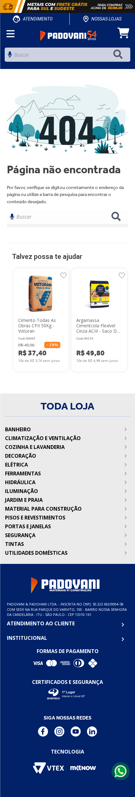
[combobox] (67, 56)
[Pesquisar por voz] (10, 56)
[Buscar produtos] (119, 55)
